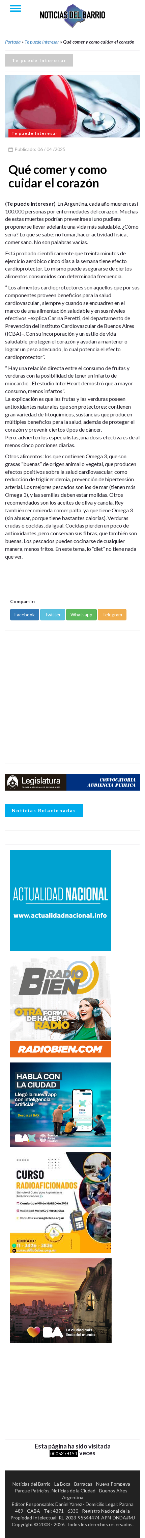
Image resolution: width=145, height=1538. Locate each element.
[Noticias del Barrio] (72, 15)
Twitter (53, 614)
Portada (13, 42)
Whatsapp (81, 614)
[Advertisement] (72, 697)
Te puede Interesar (42, 42)
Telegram (112, 614)
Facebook (24, 614)
